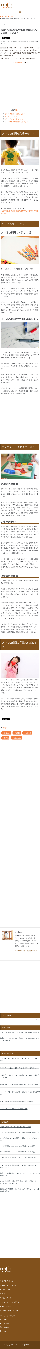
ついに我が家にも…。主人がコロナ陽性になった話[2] (17, 1146)
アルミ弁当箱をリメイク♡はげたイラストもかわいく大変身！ (19, 1059)
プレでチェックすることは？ (15, 119)
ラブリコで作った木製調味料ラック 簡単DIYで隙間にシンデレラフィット (19, 1166)
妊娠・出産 (6, 1289)
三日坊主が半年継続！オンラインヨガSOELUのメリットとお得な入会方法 (19, 1190)
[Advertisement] (20, 86)
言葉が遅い (17, 738)
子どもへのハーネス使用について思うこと (13, 1109)
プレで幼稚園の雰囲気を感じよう (16, 122)
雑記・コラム (6, 1298)
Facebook (6, 1323)
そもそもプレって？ (12, 116)
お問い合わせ (6, 1306)
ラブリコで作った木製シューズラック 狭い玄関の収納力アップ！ (19, 1158)
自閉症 (6, 738)
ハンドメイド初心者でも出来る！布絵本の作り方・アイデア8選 (20, 1093)
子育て (5, 728)
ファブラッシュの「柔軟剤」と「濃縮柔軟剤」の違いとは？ (19, 1132)
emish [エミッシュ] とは (10, 1302)
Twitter (5, 1319)
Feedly (5, 1331)
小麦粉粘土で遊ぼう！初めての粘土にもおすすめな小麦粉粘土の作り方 (19, 1076)
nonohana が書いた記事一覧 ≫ (26, 951)
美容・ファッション (9, 1285)
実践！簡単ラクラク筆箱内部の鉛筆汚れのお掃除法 (16, 1101)
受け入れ (7, 733)
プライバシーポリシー (10, 1310)
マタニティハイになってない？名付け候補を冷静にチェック (19, 1032)
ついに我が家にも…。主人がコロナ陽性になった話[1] (17, 1152)
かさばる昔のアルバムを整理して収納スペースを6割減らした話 (20, 1139)
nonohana (18, 62)
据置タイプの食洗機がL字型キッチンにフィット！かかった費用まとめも (20, 1174)
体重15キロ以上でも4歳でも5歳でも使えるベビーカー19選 (19, 1085)
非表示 (17, 110)
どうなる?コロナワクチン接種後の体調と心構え (15, 1127)
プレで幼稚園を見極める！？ (15, 114)
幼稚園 (17, 733)
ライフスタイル (7, 1281)
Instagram (6, 1327)
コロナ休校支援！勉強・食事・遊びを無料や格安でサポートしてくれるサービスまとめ (19, 1182)
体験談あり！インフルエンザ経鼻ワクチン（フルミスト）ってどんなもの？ (19, 1039)
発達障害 (28, 733)
